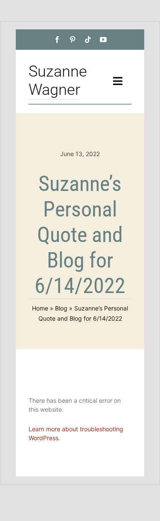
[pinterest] (72, 39)
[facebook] (57, 39)
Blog (61, 308)
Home (40, 308)
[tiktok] (87, 39)
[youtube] (103, 39)
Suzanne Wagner (58, 81)
